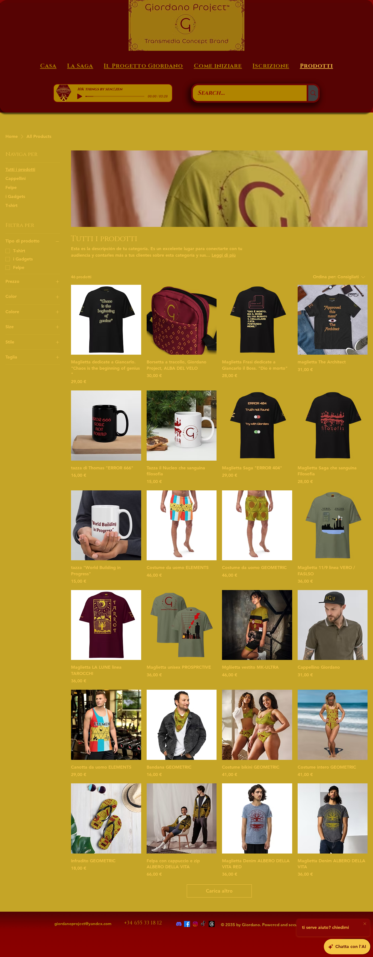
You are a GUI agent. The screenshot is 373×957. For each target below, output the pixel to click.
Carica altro (219, 891)
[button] (271, 66)
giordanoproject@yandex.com (82, 923)
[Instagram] (195, 924)
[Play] (79, 96)
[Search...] (312, 93)
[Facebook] (187, 924)
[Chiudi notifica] (365, 924)
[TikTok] (203, 924)
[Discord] (179, 924)
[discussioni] (212, 924)
